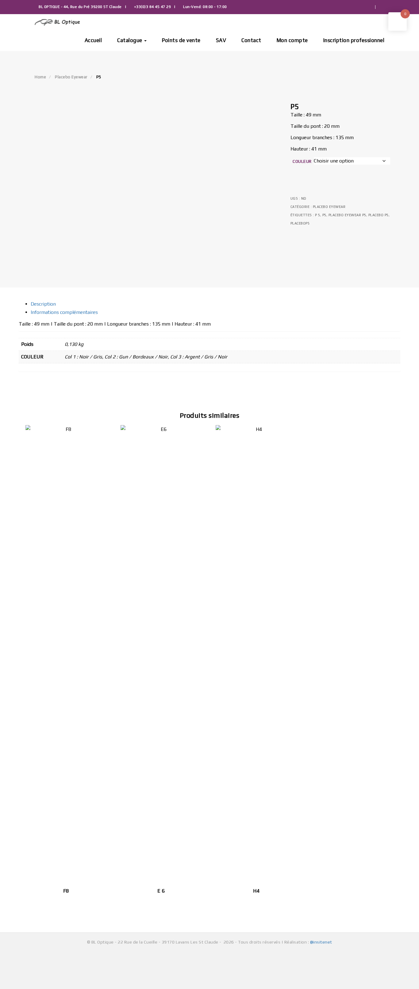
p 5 (317, 215)
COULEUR (302, 161)
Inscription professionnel (354, 40)
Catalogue (130, 40)
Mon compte (292, 40)
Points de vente (181, 40)
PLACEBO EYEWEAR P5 (347, 215)
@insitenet (321, 942)
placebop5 (300, 223)
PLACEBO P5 (378, 215)
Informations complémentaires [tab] (64, 312)
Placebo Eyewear (71, 77)
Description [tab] (43, 304)
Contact (251, 40)
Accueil (93, 40)
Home (40, 77)
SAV (221, 40)
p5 (324, 215)
